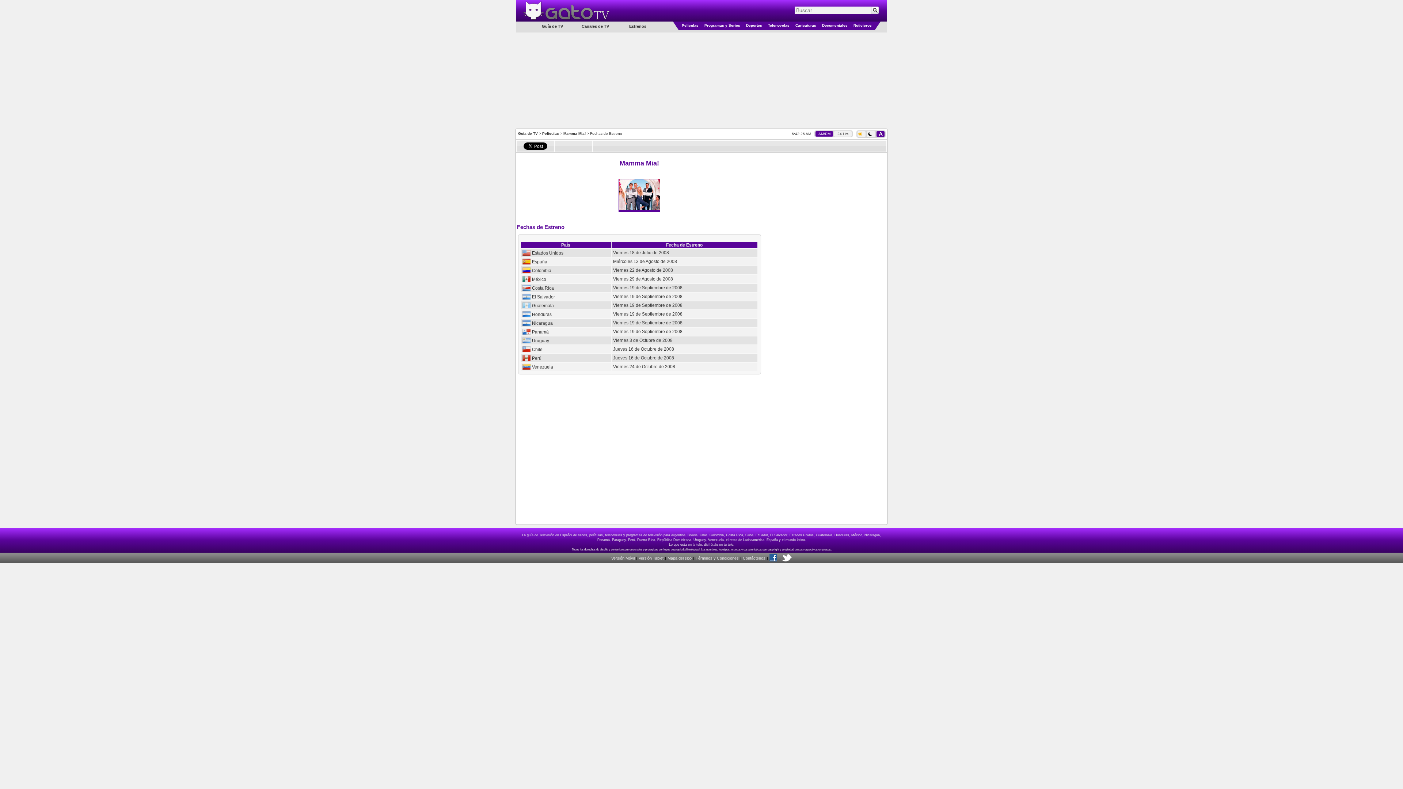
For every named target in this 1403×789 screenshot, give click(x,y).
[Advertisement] (701, 80)
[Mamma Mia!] (639, 208)
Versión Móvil (623, 558)
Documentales (835, 25)
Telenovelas (779, 25)
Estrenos (637, 26)
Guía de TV (528, 134)
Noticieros (862, 25)
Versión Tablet (651, 558)
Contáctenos (754, 558)
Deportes (754, 25)
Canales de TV (595, 26)
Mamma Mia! (575, 134)
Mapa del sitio (680, 558)
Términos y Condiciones (717, 558)
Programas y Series (722, 25)
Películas (690, 25)
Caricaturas (805, 25)
